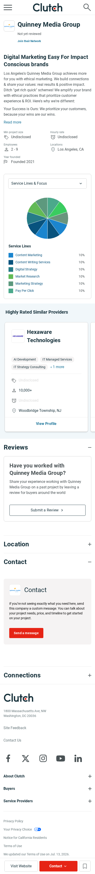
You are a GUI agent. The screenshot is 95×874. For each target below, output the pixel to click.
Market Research (27, 276)
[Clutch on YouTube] (60, 758)
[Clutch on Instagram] (43, 758)
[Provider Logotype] (9, 26)
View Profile (46, 423)
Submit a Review (45, 510)
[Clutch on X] (25, 758)
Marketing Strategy (29, 283)
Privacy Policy (13, 821)
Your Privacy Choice (17, 829)
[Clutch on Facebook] (8, 758)
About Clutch (14, 776)
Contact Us (12, 740)
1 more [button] (58, 367)
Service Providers (18, 801)
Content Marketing (28, 255)
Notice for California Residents (25, 838)
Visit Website (21, 866)
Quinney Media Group (49, 24)
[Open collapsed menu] (7, 7)
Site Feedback (14, 728)
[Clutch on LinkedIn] (78, 758)
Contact (55, 866)
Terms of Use (12, 846)
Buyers (9, 788)
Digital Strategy (26, 269)
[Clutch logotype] (47, 7)
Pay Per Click (24, 290)
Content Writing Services (32, 262)
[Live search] (87, 7)
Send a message (26, 633)
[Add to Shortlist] (84, 866)
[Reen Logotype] (18, 336)
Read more (12, 122)
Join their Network (29, 41)
